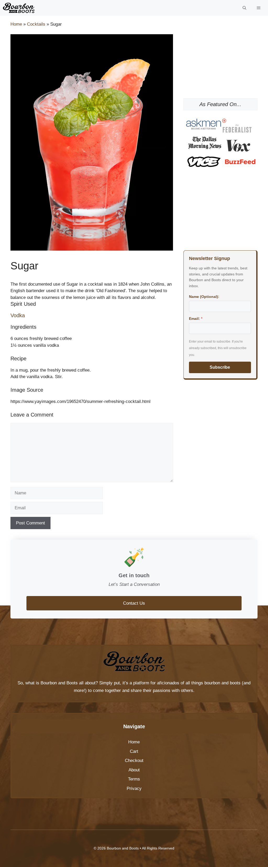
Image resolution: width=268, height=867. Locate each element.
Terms (134, 779)
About (134, 769)
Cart (134, 751)
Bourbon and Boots (59, 682)
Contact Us (134, 603)
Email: (195, 318)
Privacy (134, 788)
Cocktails (36, 24)
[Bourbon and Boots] (19, 8)
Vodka (17, 315)
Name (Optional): (204, 296)
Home (16, 24)
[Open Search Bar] (244, 8)
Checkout (134, 760)
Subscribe (220, 367)
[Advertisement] (220, 60)
